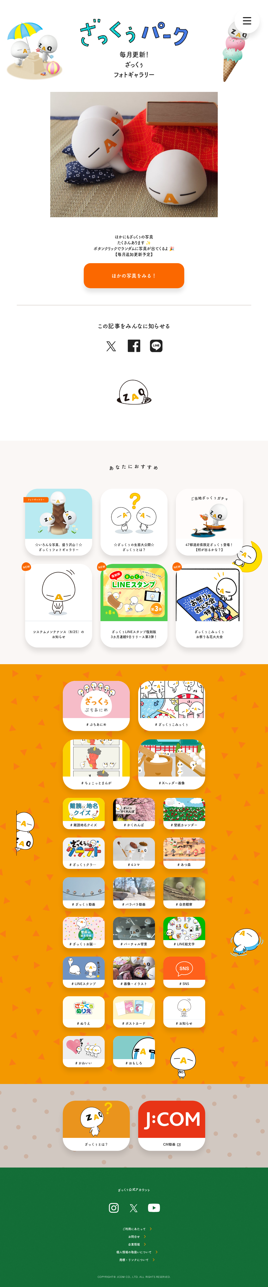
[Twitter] (111, 345)
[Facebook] (134, 345)
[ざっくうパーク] (134, 33)
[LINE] (156, 345)
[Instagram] (114, 1207)
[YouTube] (154, 1207)
